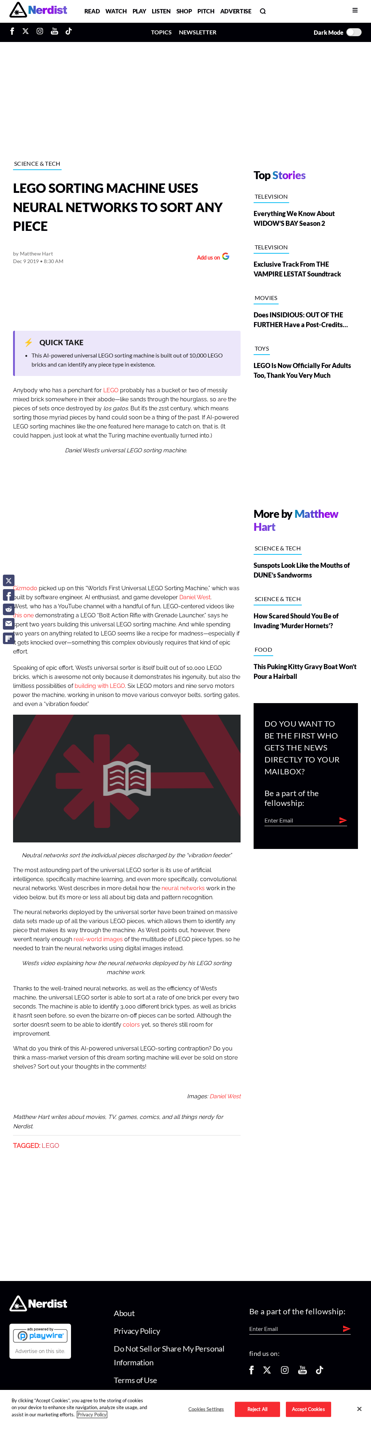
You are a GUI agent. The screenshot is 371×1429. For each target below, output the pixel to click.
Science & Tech (37, 163)
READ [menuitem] (92, 11)
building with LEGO (100, 686)
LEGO (110, 390)
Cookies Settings (206, 1409)
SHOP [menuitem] (184, 11)
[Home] (38, 1309)
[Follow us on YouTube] (302, 1372)
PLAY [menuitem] (139, 11)
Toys (262, 348)
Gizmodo (25, 588)
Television (271, 196)
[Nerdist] (38, 11)
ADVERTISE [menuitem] (235, 11)
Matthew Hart (36, 253)
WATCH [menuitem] (115, 11)
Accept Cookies (308, 1409)
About (124, 1313)
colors (131, 1025)
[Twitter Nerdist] (25, 32)
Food (263, 649)
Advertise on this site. (40, 1351)
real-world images (98, 939)
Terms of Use (135, 1380)
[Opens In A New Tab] (40, 1335)
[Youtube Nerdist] (54, 32)
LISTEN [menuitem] (161, 11)
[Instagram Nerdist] (40, 32)
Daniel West (194, 597)
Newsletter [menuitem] (197, 32)
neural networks (183, 888)
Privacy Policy (137, 1331)
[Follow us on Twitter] (267, 1372)
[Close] (359, 1409)
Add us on (206, 258)
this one (23, 615)
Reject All (257, 1409)
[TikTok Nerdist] (68, 32)
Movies (266, 297)
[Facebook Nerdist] (13, 32)
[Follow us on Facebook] (251, 1372)
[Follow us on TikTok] (319, 1372)
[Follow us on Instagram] (284, 1372)
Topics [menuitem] (161, 32)
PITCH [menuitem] (205, 11)
